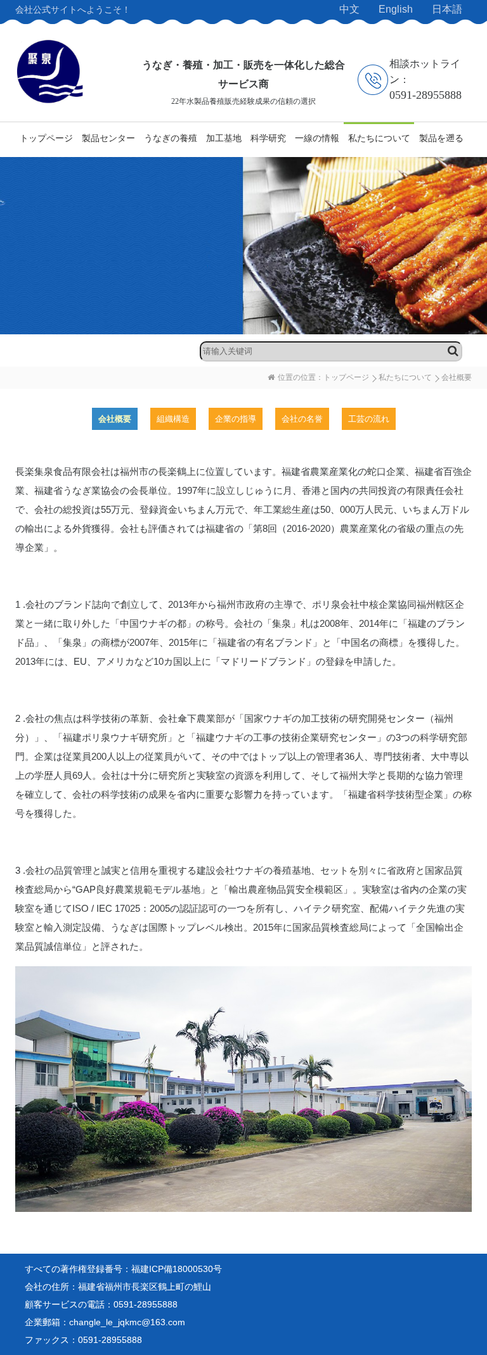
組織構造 (173, 419)
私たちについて (379, 138)
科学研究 (268, 138)
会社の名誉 (302, 419)
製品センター (108, 138)
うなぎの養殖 (170, 138)
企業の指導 (235, 419)
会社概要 (114, 419)
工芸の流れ (368, 419)
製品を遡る (441, 138)
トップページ (46, 138)
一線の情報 (317, 138)
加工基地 (224, 138)
